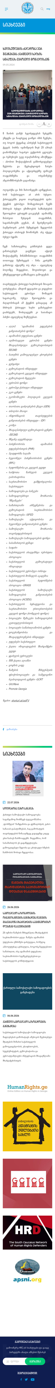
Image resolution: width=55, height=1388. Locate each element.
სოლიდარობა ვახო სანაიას (18, 808)
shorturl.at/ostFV (20, 701)
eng (48, 9)
